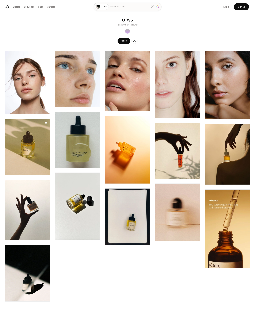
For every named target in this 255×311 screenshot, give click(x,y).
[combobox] (129, 7)
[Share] (134, 41)
